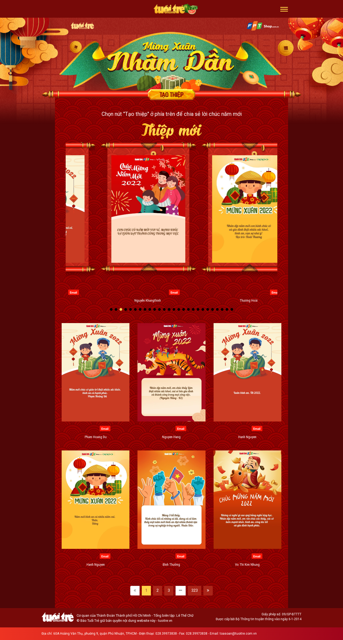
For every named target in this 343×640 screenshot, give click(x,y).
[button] (284, 9)
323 (194, 590)
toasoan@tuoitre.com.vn (238, 633)
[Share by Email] (96, 291)
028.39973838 (166, 633)
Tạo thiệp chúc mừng (171, 94)
